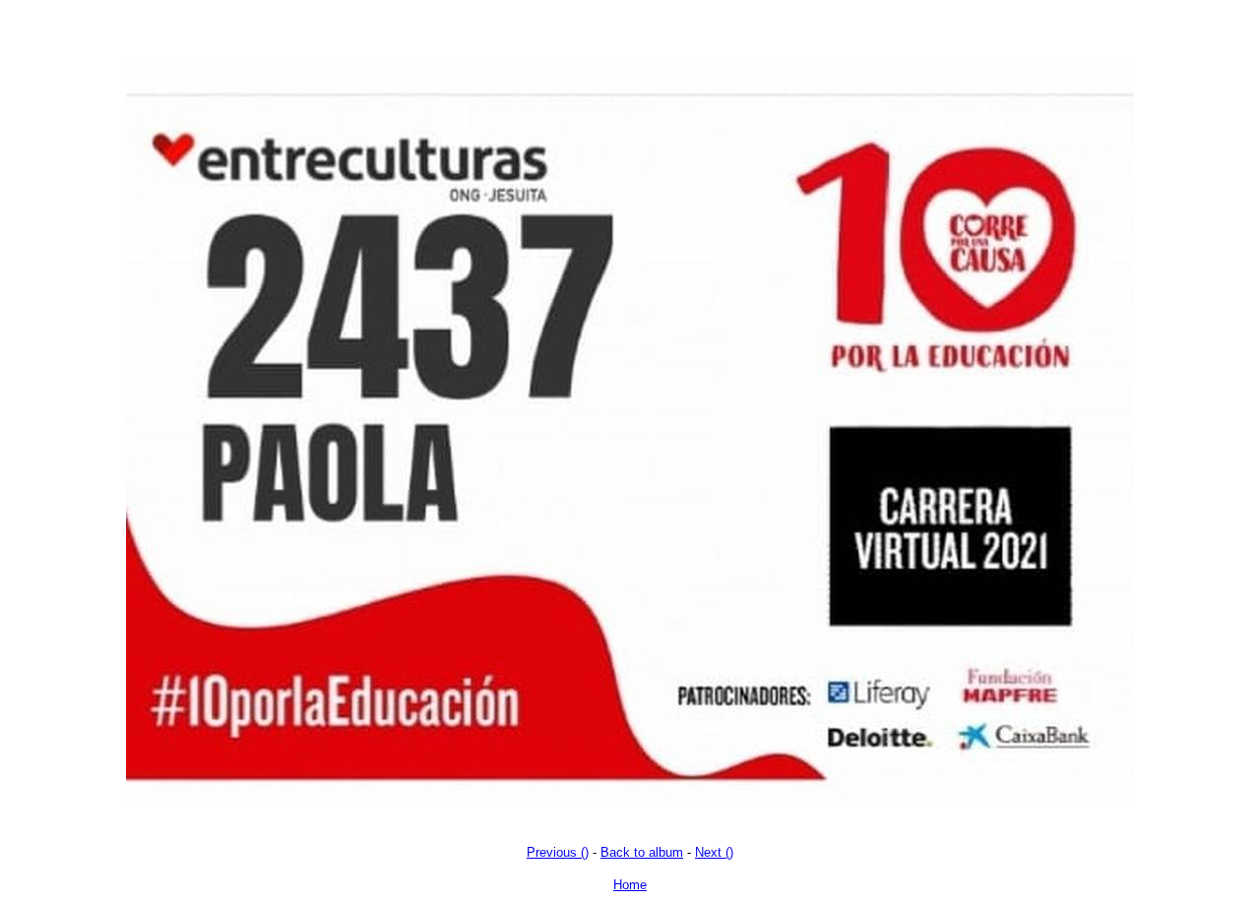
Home (630, 884)
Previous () (558, 852)
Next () (714, 852)
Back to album (641, 852)
